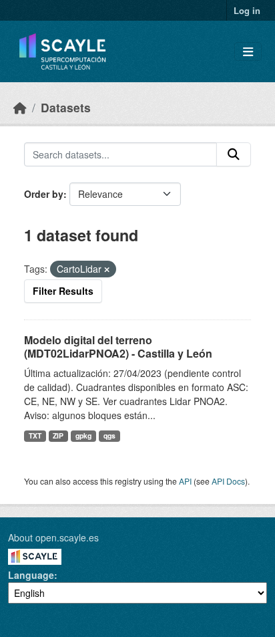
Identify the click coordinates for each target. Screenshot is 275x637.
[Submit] (233, 154)
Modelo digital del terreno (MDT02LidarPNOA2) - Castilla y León (118, 347)
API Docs (228, 481)
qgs (109, 435)
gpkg (83, 435)
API (185, 481)
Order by (43, 194)
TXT (35, 435)
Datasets (66, 107)
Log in (247, 10)
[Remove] (106, 269)
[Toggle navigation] (248, 51)
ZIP (58, 435)
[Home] (20, 107)
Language (31, 575)
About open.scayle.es (53, 537)
